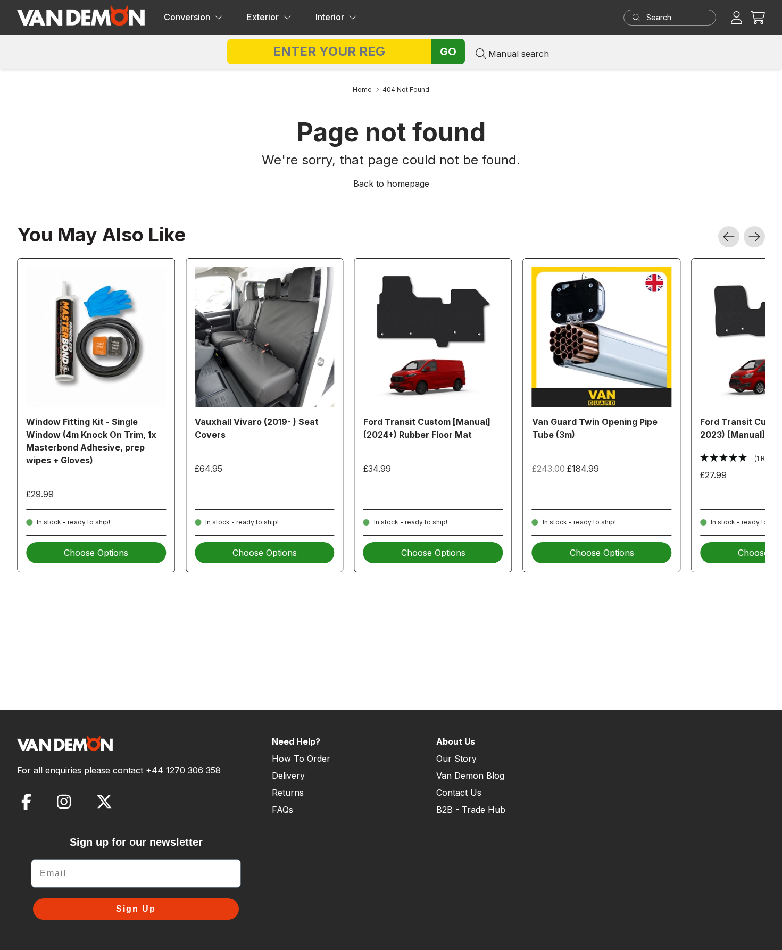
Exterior (263, 17)
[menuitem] (193, 17)
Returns (288, 792)
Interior (329, 17)
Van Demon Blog (470, 775)
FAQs (282, 809)
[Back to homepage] (81, 15)
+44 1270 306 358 (183, 770)
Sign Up (136, 908)
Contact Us (458, 792)
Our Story (456, 758)
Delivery (288, 775)
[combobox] (680, 17)
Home (362, 90)
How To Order (301, 758)
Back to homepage (391, 183)
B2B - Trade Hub (470, 809)
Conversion (187, 17)
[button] (758, 17)
